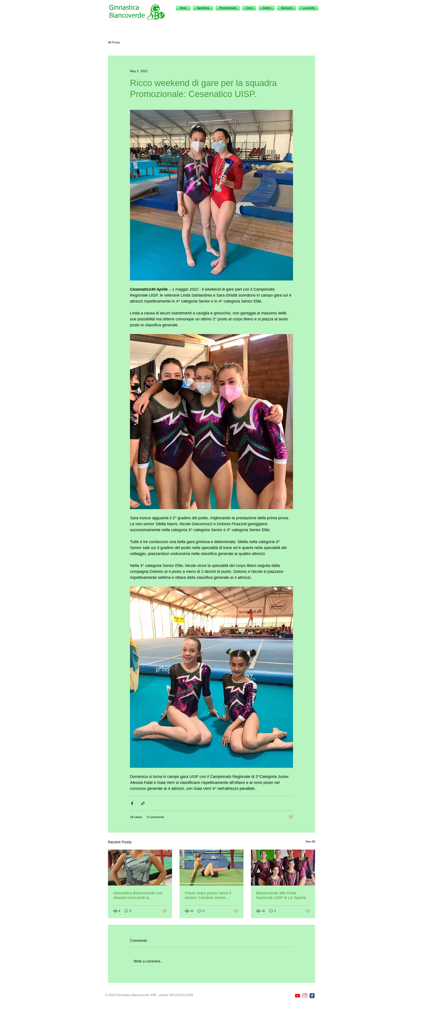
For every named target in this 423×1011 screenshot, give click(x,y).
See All (310, 841)
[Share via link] (143, 803)
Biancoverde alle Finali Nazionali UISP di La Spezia (281, 895)
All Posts (114, 42)
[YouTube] (297, 995)
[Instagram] (304, 995)
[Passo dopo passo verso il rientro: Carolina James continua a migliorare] (212, 868)
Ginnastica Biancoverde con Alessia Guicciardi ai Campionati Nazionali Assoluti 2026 (139, 895)
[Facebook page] (312, 995)
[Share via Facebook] (132, 803)
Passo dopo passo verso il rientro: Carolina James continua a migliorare (208, 895)
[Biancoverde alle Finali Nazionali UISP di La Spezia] (283, 868)
